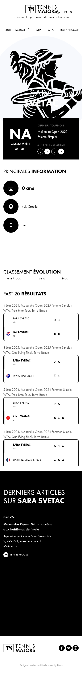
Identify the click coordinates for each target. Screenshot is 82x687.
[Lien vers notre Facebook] (62, 648)
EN (70, 12)
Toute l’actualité (16, 30)
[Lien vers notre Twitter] (69, 648)
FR (65, 12)
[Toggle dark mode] (58, 12)
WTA (51, 30)
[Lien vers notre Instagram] (76, 648)
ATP (38, 30)
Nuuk (60, 665)
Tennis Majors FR (41, 9)
